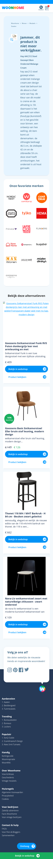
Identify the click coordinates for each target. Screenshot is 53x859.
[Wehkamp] (26, 197)
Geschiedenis (8, 777)
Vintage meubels (9, 780)
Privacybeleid (8, 795)
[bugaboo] (42, 244)
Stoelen (13, 26)
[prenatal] (11, 228)
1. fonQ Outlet (8, 737)
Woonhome (15, 23)
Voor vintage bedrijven (11, 817)
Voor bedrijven (10, 806)
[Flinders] (42, 228)
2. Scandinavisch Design (12, 741)
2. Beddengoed (8, 705)
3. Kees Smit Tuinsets (11, 744)
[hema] (42, 213)
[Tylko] (26, 213)
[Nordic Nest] (11, 197)
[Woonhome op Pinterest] (15, 670)
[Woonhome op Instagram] (9, 670)
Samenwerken (8, 835)
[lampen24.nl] (26, 244)
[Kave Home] (11, 244)
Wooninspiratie (8, 759)
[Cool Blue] (42, 197)
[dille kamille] (11, 213)
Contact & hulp (10, 825)
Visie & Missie (8, 774)
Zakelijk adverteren (10, 810)
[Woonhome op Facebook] (21, 670)
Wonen (24, 23)
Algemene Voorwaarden (12, 792)
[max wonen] (11, 259)
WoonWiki (6, 762)
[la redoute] (26, 228)
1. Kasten (6, 702)
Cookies (5, 799)
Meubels (32, 23)
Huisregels (8, 788)
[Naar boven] (41, 682)
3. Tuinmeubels (8, 708)
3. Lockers (6, 726)
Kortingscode (7, 756)
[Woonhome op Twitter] (26, 670)
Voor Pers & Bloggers (11, 832)
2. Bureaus (6, 723)
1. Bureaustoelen (9, 720)
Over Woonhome (11, 770)
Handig (6, 752)
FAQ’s (4, 828)
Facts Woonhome (9, 813)
